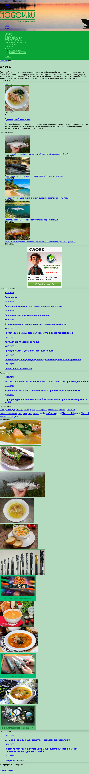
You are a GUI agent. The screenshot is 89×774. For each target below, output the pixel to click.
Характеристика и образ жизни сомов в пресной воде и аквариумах (34, 176)
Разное (8, 49)
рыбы (84, 413)
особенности (53, 410)
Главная (3, 61)
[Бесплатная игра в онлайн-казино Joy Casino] (18, 600)
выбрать (38, 409)
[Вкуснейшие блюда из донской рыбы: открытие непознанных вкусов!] (17, 471)
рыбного (50, 413)
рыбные (58, 413)
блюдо (19, 409)
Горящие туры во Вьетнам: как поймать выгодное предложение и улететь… (37, 198)
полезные (62, 410)
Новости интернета (17, 53)
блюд (3, 409)
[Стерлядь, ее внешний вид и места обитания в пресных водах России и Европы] (17, 218)
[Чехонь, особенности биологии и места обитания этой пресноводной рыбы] (17, 152)
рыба (42, 413)
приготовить (70, 410)
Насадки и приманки (15, 42)
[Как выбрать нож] (18, 678)
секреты (3, 417)
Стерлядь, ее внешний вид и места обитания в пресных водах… (32, 220)
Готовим (9, 46)
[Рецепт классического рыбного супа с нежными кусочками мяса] (17, 626)
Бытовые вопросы (17, 51)
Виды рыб (10, 36)
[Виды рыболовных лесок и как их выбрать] (18, 729)
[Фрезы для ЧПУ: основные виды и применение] (22, 574)
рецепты (33, 413)
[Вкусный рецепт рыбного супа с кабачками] (17, 523)
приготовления (8, 413)
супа (15, 416)
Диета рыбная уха (17, 119)
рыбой (77, 413)
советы (9, 417)
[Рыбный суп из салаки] (19, 704)
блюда (10, 409)
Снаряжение (11, 44)
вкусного (26, 410)
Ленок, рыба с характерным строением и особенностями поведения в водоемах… (40, 242)
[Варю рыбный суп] (20, 445)
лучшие (44, 410)
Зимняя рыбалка (13, 38)
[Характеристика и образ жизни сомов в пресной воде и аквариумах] (17, 174)
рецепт (22, 413)
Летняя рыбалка (13, 40)
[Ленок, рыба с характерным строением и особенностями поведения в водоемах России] (17, 240)
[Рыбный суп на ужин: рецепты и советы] (19, 548)
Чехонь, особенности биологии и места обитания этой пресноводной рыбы (37, 154)
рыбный (67, 413)
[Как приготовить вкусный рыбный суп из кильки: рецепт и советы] (19, 652)
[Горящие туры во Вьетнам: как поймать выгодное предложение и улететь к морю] (17, 196)
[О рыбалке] (17, 22)
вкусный (32, 410)
